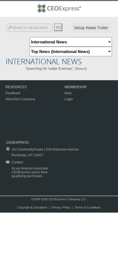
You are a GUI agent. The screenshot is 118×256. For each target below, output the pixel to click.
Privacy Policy (61, 207)
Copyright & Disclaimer (32, 207)
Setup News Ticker (91, 27)
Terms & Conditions (88, 207)
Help (68, 93)
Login (68, 99)
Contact (17, 162)
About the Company (20, 99)
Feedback (12, 93)
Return (80, 68)
